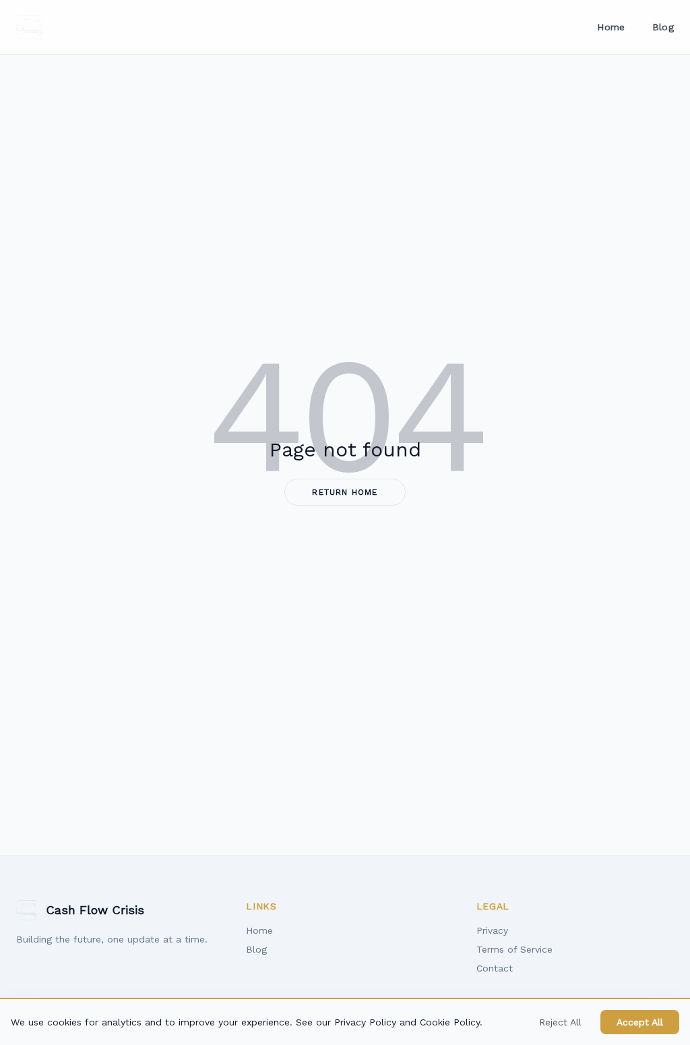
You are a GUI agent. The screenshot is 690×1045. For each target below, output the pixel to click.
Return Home (344, 492)
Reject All (560, 1022)
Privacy (492, 930)
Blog (663, 27)
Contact (494, 968)
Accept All (640, 1022)
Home (611, 27)
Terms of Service (514, 949)
